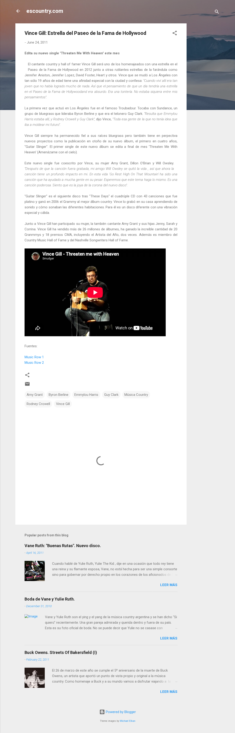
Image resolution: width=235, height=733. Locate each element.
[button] (174, 33)
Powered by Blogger (120, 712)
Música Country (136, 395)
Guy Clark (111, 395)
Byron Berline (58, 395)
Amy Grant (35, 395)
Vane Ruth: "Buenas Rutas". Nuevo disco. (63, 545)
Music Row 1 (34, 357)
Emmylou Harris (86, 395)
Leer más (168, 585)
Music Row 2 (34, 363)
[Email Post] (27, 385)
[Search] (217, 12)
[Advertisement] (205, 92)
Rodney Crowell (38, 404)
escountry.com (44, 11)
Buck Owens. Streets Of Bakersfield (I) (61, 652)
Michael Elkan (127, 720)
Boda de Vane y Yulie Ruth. (50, 599)
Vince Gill (63, 404)
